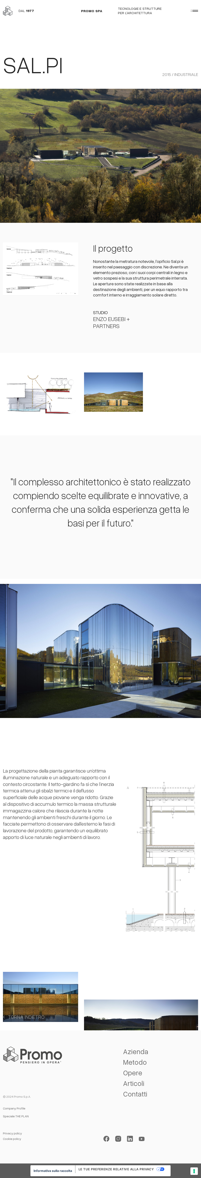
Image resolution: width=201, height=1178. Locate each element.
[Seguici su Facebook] (106, 1138)
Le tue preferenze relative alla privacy (116, 1169)
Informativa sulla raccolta (53, 1171)
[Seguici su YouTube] (142, 1138)
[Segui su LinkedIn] (130, 1138)
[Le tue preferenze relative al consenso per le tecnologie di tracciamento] (194, 1171)
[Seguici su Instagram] (118, 1138)
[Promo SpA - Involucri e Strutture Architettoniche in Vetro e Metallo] (8, 10)
